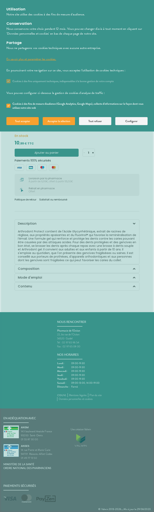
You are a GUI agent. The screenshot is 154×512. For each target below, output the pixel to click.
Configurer (131, 121)
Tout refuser (95, 121)
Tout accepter (22, 121)
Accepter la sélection (59, 121)
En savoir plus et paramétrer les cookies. (31, 59)
